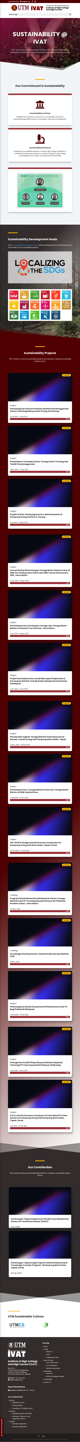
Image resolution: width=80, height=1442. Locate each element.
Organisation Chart (53, 1357)
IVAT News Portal (52, 1362)
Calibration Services (18, 1402)
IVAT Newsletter (52, 1365)
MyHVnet (50, 1373)
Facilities (12, 1421)
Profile (46, 1349)
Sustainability (48, 1379)
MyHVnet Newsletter (53, 1368)
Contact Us (47, 1382)
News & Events (49, 1360)
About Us (50, 1351)
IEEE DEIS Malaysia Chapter (55, 1376)
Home (46, 1346)
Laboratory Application (19, 1426)
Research (12, 1411)
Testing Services (17, 1405)
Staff (48, 1354)
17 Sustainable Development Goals (25, 245)
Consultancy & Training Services (22, 1408)
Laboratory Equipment (19, 1424)
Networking (47, 1371)
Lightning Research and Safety (22, 1413)
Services (12, 1400)
